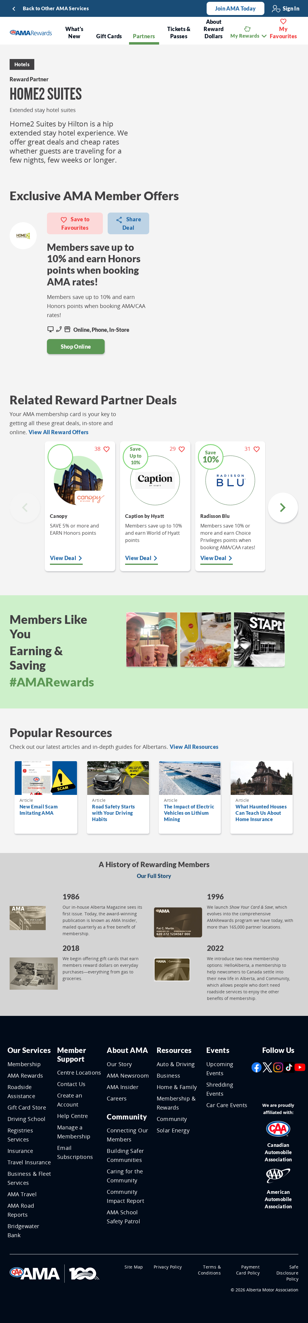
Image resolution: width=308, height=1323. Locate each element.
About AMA (127, 1050)
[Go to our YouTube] (299, 1066)
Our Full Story (154, 876)
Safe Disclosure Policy (287, 1273)
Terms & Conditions (209, 1270)
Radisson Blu (215, 516)
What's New (74, 32)
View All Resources (194, 746)
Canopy (58, 516)
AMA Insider (122, 1087)
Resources (174, 1050)
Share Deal (131, 223)
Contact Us (71, 1084)
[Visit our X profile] (267, 1066)
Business (168, 1075)
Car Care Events (226, 1105)
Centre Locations (79, 1072)
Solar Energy (173, 1130)
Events (217, 1050)
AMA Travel (22, 1194)
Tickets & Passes (179, 32)
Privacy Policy (168, 1267)
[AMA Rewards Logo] (31, 31)
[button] (283, 508)
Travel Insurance (29, 1162)
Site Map (134, 1267)
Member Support (71, 1054)
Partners (144, 36)
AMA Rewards (25, 1075)
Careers (117, 1098)
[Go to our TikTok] (289, 1066)
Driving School (27, 1118)
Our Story (119, 1064)
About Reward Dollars (213, 28)
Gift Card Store (27, 1107)
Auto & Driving (176, 1064)
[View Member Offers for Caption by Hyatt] (155, 480)
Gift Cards (109, 36)
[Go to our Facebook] (256, 1066)
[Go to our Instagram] (278, 1066)
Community (127, 1116)
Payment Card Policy (248, 1270)
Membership (24, 1064)
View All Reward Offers (59, 432)
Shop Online (76, 346)
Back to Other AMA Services (56, 8)
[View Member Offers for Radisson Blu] (230, 480)
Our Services (29, 1050)
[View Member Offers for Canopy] (80, 480)
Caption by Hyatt (144, 516)
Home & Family (177, 1087)
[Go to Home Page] (55, 1272)
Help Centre (72, 1115)
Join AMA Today (235, 8)
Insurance (20, 1150)
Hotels (21, 64)
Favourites (283, 32)
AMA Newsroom (128, 1075)
